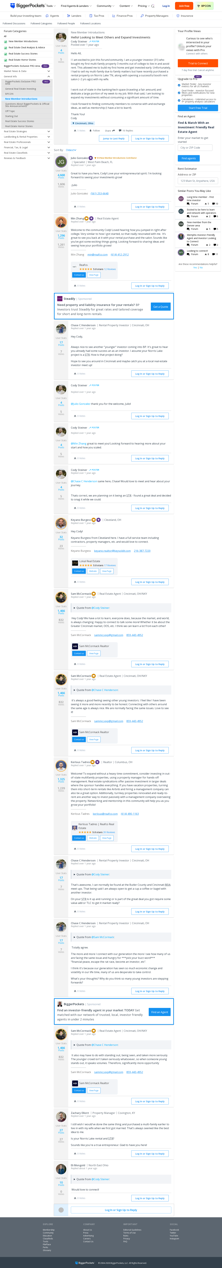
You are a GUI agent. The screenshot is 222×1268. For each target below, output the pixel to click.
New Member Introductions (21, 98)
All (5, 36)
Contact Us (88, 1241)
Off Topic (10, 111)
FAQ (125, 1241)
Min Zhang (77, 218)
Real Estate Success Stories (19, 121)
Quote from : (93, 608)
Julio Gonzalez (79, 158)
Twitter (173, 1232)
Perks (45, 1247)
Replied (83, 165)
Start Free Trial (198, 108)
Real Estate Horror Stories (19, 126)
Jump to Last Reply (114, 138)
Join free (184, 5)
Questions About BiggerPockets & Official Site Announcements (27, 105)
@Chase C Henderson (84, 481)
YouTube (174, 1235)
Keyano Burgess (81, 520)
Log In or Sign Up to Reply (150, 138)
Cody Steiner (79, 41)
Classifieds (48, 1238)
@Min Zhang (78, 443)
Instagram (174, 1238)
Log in (166, 5)
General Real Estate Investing (20, 88)
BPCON (206, 5)
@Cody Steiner (100, 608)
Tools (49, 5)
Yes (195, 267)
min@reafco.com (97, 254)
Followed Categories (41, 23)
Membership (49, 1229)
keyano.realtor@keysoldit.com (112, 551)
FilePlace (47, 1244)
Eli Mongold (78, 1165)
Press (85, 1232)
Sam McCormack (81, 594)
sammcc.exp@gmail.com (108, 635)
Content (125, 5)
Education (47, 1235)
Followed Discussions (14, 23)
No (201, 267)
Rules (125, 1235)
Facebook (174, 1229)
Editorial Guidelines (132, 1229)
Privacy (126, 1238)
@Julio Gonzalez (80, 404)
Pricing (142, 5)
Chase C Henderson (83, 325)
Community (104, 5)
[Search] (153, 6)
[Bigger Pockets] (28, 5)
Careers (87, 1238)
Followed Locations (90, 23)
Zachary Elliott (80, 1113)
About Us (87, 1229)
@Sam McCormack (102, 937)
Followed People (66, 23)
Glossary (47, 1250)
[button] (109, 131)
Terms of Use (129, 1232)
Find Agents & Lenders (75, 5)
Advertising (88, 1235)
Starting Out (11, 116)
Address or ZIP (187, 174)
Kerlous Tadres (80, 762)
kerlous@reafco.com (105, 814)
